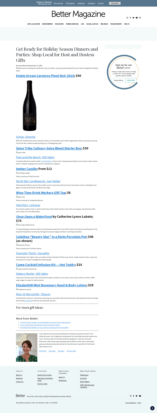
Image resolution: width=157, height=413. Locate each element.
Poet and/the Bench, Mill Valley (35, 157)
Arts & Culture (33, 24)
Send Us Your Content (44, 375)
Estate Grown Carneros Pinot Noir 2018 (45, 76)
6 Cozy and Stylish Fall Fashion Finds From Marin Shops (40, 325)
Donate (101, 3)
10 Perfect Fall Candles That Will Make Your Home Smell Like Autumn (45, 322)
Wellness (104, 24)
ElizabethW (28, 301)
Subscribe (131, 80)
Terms (139, 403)
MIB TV (126, 24)
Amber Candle (26, 169)
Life (82, 24)
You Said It (83, 378)
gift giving (42, 351)
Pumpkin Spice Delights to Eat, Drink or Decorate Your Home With (44, 327)
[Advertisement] (123, 110)
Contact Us (19, 382)
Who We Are (63, 380)
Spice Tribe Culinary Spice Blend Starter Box (48, 148)
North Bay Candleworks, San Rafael (38, 181)
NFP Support (70, 3)
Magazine (81, 3)
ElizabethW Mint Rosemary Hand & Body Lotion (51, 285)
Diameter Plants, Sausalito (32, 253)
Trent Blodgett (46, 161)
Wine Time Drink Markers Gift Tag (40, 192)
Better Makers (85, 382)
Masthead (19, 378)
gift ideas (61, 351)
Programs (91, 3)
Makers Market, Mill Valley (32, 274)
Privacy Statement (130, 403)
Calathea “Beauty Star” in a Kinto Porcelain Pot (51, 237)
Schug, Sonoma (25, 137)
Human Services (72, 24)
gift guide (52, 351)
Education (59, 24)
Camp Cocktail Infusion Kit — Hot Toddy (45, 265)
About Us (19, 375)
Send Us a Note (42, 384)
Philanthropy (116, 24)
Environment (47, 24)
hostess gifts (71, 351)
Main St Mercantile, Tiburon (33, 294)
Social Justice (92, 24)
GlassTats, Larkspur (28, 205)
